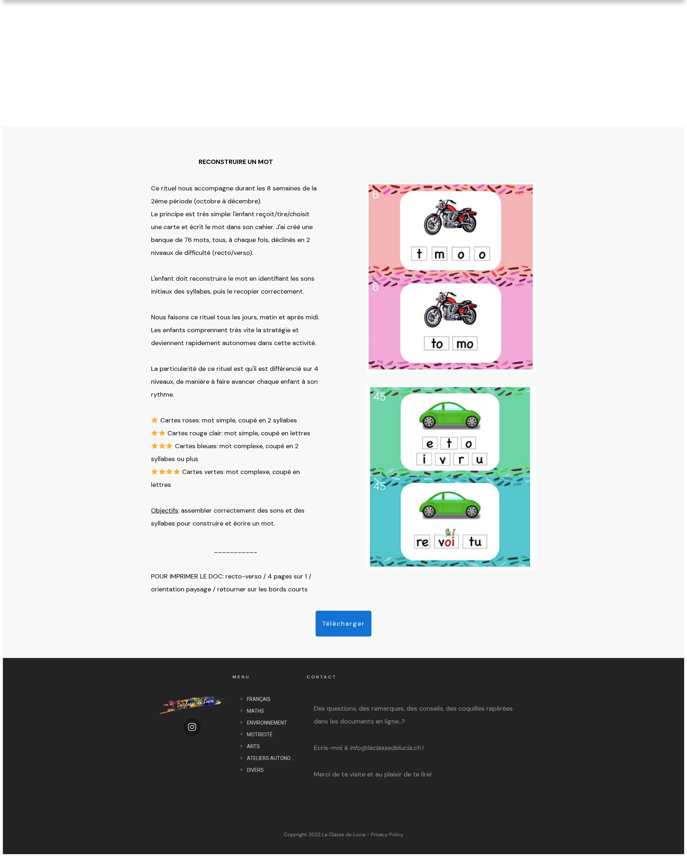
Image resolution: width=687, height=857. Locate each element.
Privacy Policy (387, 834)
